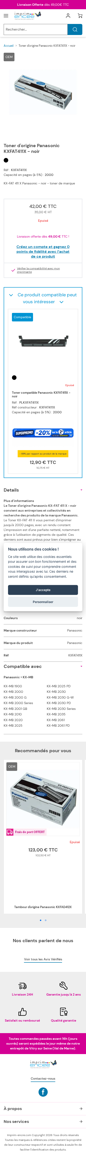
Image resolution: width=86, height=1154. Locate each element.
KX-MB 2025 (13, 725)
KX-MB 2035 (56, 714)
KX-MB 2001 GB (15, 709)
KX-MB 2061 (56, 720)
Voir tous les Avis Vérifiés (43, 959)
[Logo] (27, 15)
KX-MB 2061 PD (58, 725)
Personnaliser (43, 601)
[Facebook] (43, 1092)
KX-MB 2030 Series (61, 709)
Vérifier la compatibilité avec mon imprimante (38, 270)
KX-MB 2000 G (15, 697)
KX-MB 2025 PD (59, 686)
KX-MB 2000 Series (18, 703)
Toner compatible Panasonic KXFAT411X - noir (41, 394)
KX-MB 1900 (13, 686)
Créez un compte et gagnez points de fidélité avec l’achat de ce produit (43, 251)
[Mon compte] (68, 15)
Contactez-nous (43, 1078)
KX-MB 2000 (13, 692)
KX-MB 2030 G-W (60, 697)
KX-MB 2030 (56, 692)
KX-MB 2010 (13, 714)
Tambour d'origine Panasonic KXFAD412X (43, 907)
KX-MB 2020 (13, 720)
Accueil (9, 46)
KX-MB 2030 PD (59, 703)
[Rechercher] (75, 29)
